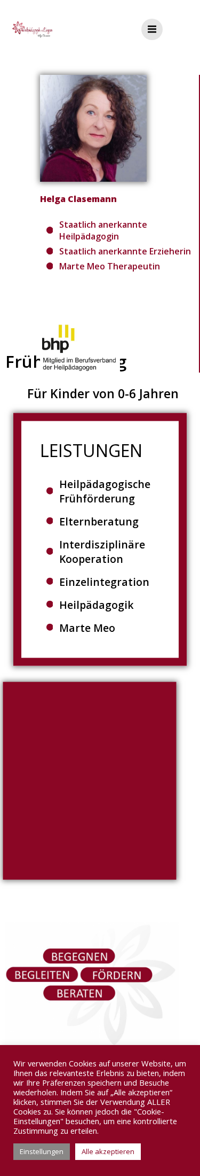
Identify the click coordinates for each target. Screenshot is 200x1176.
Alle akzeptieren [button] (108, 1151)
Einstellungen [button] (41, 1151)
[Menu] (152, 29)
